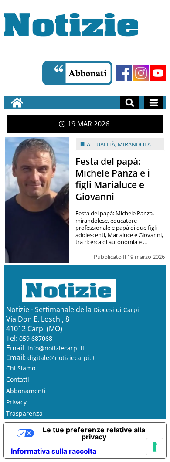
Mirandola (134, 144)
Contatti (17, 379)
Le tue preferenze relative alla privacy (94, 433)
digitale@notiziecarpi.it (61, 357)
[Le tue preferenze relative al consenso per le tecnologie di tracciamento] (154, 446)
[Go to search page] (129, 102)
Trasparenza (24, 413)
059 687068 (35, 338)
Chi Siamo (20, 368)
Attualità (101, 144)
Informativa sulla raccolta (53, 451)
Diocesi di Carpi (116, 310)
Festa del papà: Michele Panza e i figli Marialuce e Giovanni (112, 179)
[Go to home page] (17, 102)
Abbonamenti (26, 391)
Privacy (16, 402)
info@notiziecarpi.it (56, 348)
